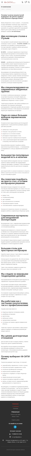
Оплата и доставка (15, 414)
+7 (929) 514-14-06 (17, 434)
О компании (15, 406)
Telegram (15, 426)
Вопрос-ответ (15, 416)
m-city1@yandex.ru (16, 437)
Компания (15, 404)
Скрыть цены (15, 420)
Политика (15, 408)
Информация (16, 412)
